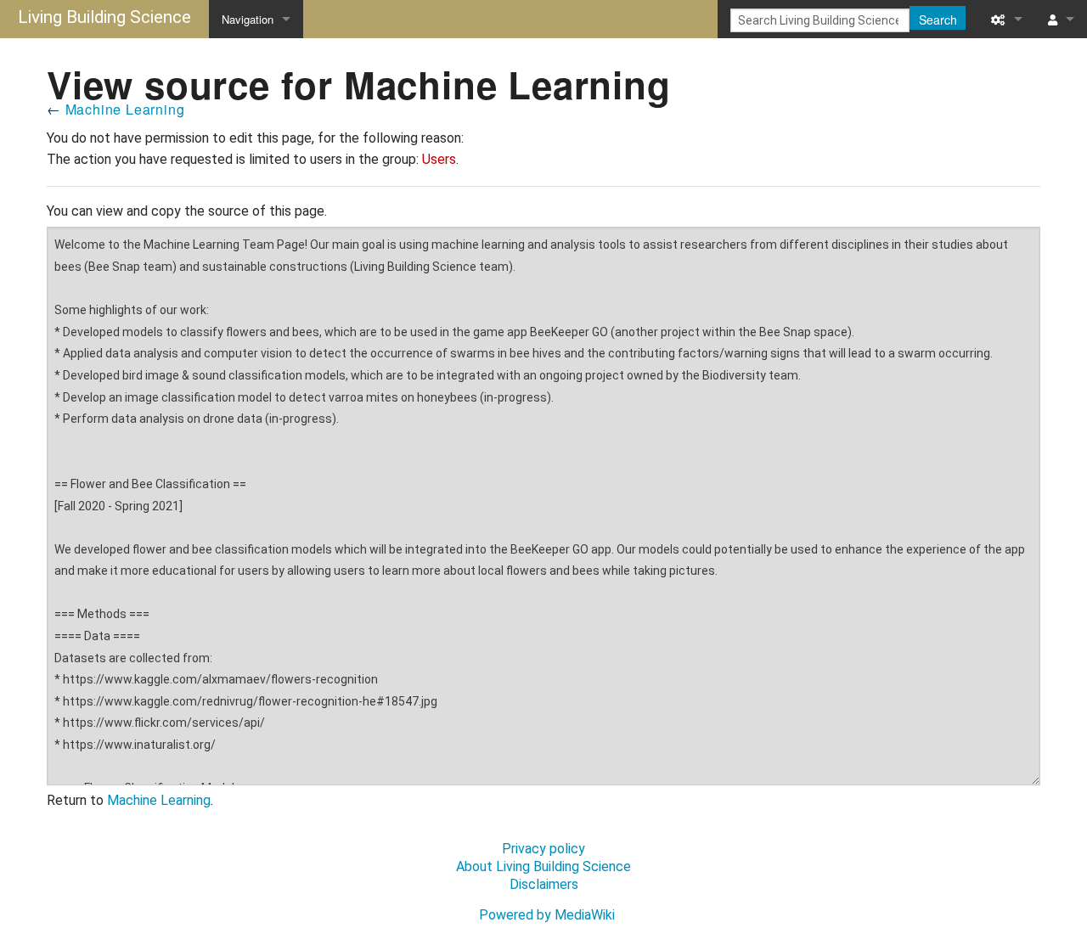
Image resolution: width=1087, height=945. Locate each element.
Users (439, 159)
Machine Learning (125, 109)
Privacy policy (543, 849)
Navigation (247, 19)
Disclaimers (544, 884)
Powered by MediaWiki (547, 915)
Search (938, 19)
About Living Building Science (543, 866)
